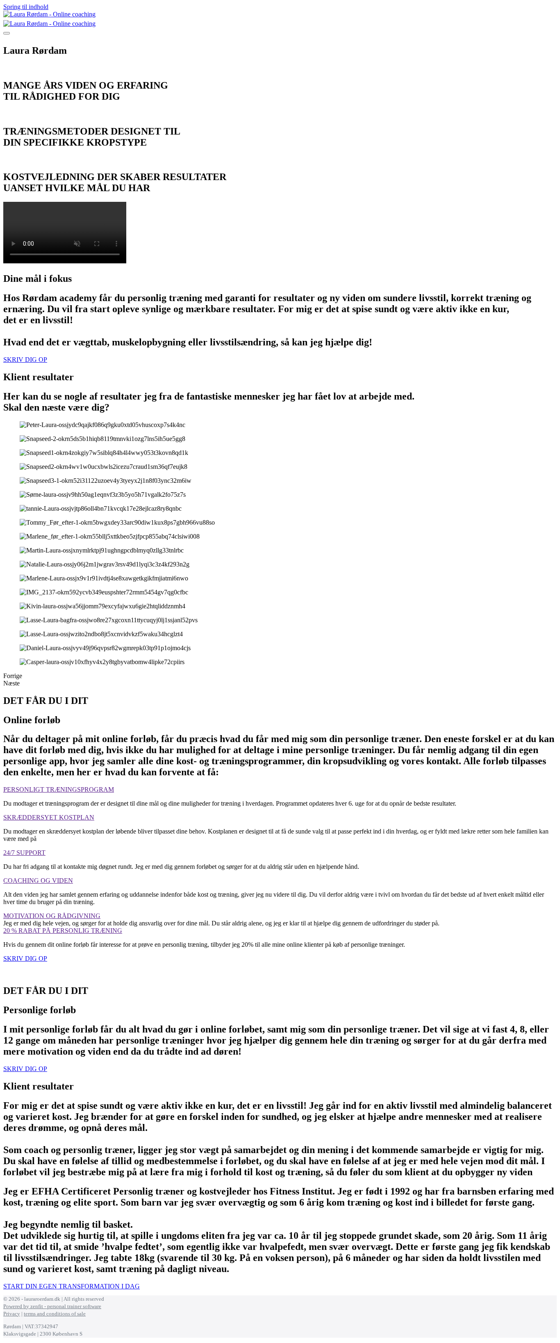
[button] (25, 359)
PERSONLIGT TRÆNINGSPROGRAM (58, 789)
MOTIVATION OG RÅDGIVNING (51, 915)
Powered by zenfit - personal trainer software (52, 1306)
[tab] (280, 789)
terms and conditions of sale (55, 1314)
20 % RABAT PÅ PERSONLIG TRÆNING (62, 930)
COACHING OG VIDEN (38, 880)
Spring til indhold (25, 6)
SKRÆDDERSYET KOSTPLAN (48, 817)
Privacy (11, 1314)
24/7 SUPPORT (24, 852)
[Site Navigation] (6, 33)
